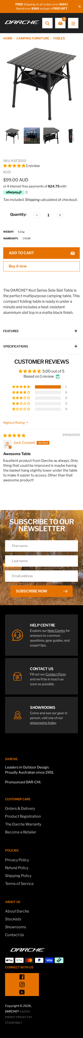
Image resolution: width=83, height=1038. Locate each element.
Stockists (13, 919)
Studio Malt (13, 1022)
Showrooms (15, 927)
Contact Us (14, 935)
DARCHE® (12, 1011)
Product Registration (23, 816)
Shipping (32, 200)
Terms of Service (19, 883)
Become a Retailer (20, 832)
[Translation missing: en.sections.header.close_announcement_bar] (79, 6)
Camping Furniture (32, 38)
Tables (59, 38)
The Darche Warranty (23, 824)
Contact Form (56, 674)
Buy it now (18, 266)
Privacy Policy (17, 860)
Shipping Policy (18, 876)
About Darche (17, 911)
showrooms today (43, 723)
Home (7, 38)
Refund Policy (16, 868)
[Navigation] (73, 23)
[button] (14, 166)
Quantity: (18, 214)
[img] (14, 435)
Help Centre (56, 631)
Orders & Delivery (20, 808)
